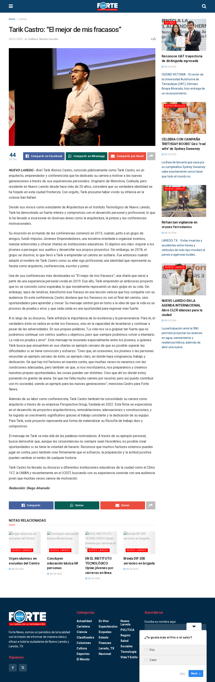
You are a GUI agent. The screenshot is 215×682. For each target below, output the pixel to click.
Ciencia (82, 632)
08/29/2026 (17, 569)
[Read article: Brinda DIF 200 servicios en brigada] (139, 542)
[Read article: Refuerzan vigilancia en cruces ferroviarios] (184, 201)
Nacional (105, 654)
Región (125, 635)
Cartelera (83, 626)
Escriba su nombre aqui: (160, 621)
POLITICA (127, 630)
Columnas (84, 643)
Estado (170, 22)
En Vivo (104, 621)
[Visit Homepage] (107, 6)
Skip (182, 673)
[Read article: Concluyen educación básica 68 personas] (63, 542)
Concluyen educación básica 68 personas (62, 563)
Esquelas (105, 632)
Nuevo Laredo (48, 39)
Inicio (12, 19)
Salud (124, 640)
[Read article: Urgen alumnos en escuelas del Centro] (25, 542)
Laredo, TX (106, 648)
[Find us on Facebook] (13, 667)
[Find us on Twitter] (23, 667)
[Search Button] (204, 6)
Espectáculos (175, 105)
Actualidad (84, 621)
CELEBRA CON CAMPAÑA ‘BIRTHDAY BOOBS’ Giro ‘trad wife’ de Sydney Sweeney (184, 144)
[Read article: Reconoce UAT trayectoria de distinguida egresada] (184, 35)
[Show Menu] (11, 6)
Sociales (127, 646)
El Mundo (83, 659)
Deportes (83, 654)
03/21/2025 (16, 39)
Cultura (22, 19)
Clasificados (85, 637)
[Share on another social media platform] (151, 156)
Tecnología (128, 651)
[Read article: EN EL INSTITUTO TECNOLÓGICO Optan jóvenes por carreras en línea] (101, 542)
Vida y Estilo (129, 657)
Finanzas (105, 643)
